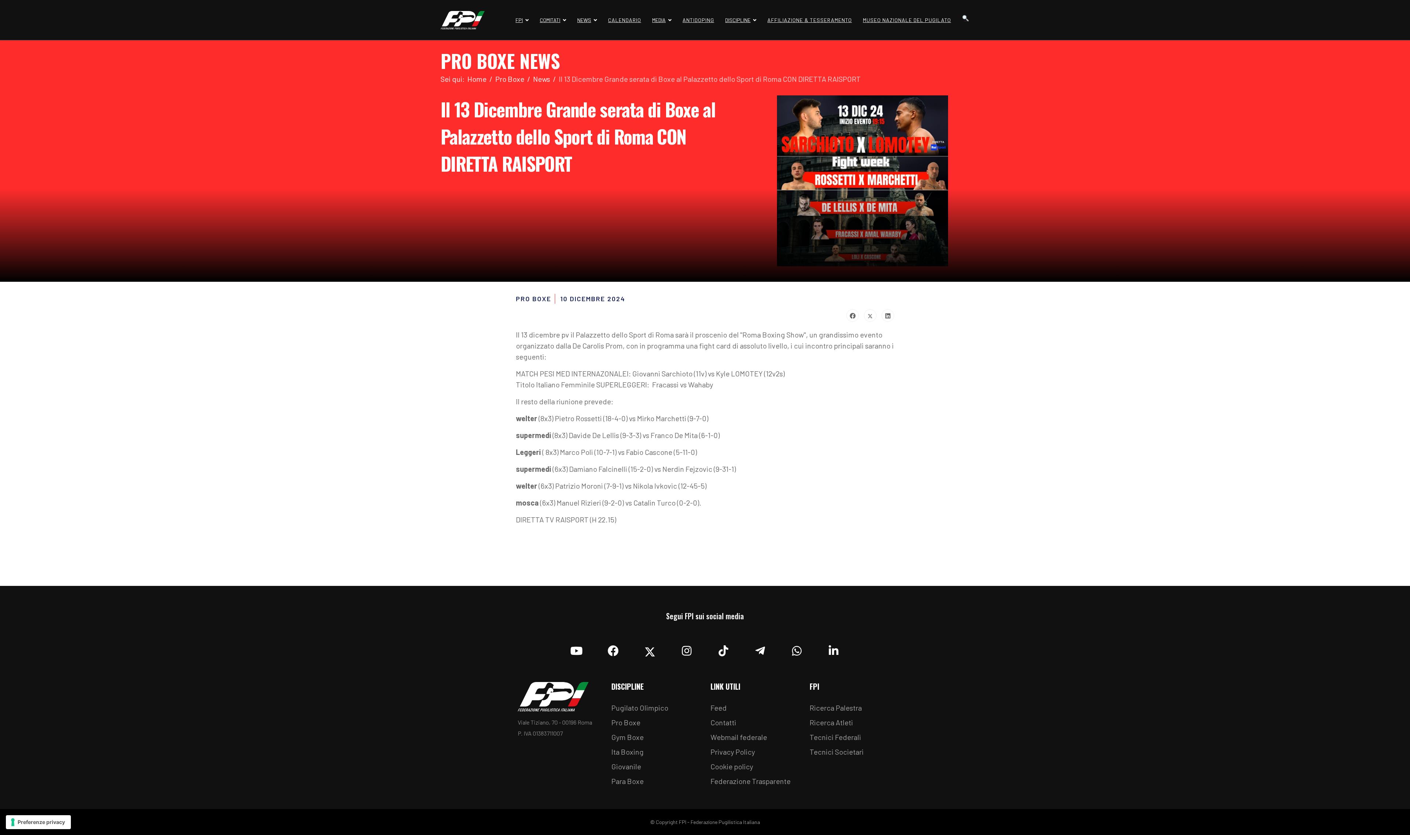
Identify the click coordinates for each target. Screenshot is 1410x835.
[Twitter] (870, 315)
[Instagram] (687, 649)
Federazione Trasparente (751, 781)
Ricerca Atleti (831, 722)
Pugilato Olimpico (639, 707)
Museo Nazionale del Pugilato (907, 20)
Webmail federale (739, 737)
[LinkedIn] (888, 315)
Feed (719, 707)
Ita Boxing (627, 751)
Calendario (624, 20)
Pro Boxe (625, 722)
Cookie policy (732, 766)
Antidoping (698, 20)
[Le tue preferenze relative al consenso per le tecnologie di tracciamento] (38, 822)
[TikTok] (723, 649)
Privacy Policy (733, 751)
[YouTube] (576, 649)
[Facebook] (852, 315)
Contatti (723, 722)
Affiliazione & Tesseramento (809, 20)
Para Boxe (627, 781)
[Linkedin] (833, 649)
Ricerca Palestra (836, 707)
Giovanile (626, 766)
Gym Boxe (627, 737)
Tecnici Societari (837, 751)
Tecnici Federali (835, 737)
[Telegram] (760, 649)
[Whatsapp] (797, 649)
